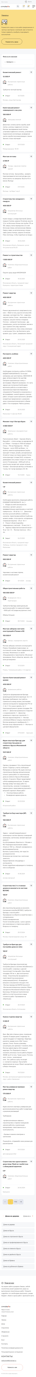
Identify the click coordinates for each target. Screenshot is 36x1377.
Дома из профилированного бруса (15, 1242)
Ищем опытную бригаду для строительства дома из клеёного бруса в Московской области (14, 744)
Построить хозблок (10, 354)
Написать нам (12, 1367)
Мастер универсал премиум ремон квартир (14, 1088)
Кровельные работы (15, 689)
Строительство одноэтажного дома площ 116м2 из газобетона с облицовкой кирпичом (15, 1164)
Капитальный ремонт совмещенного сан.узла (12, 109)
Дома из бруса (8, 1231)
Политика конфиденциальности (12, 1348)
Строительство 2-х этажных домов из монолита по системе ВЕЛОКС (15, 888)
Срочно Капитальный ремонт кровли (14, 679)
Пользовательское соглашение (12, 1352)
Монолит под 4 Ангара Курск (14, 421)
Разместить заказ (12, 42)
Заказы (3, 1320)
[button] (33, 1216)
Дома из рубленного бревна (13, 1266)
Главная (4, 1316)
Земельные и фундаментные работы (17, 432)
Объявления (5, 1332)
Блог (3, 1340)
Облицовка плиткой (14, 120)
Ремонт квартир (9, 293)
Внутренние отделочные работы (16, 83)
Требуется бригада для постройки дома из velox (12, 946)
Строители (5, 1328)
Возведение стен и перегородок (14, 599)
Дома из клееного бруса (12, 1248)
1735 (15, 1202)
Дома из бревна (9, 1260)
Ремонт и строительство (13, 255)
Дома (3, 1324)
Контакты (4, 1344)
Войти (30, 2)
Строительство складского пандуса (13, 200)
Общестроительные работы (14, 588)
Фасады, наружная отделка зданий (17, 167)
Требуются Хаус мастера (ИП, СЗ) (14, 814)
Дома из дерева (9, 1224)
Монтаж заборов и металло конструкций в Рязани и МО (13, 630)
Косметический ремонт (12, 72)
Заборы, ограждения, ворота (17, 641)
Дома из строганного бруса (13, 1236)
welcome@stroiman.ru (8, 1360)
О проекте (4, 1336)
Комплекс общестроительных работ (18, 266)
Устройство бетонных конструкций (15, 212)
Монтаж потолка (9, 156)
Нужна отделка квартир (12, 1017)
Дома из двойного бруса (12, 1254)
